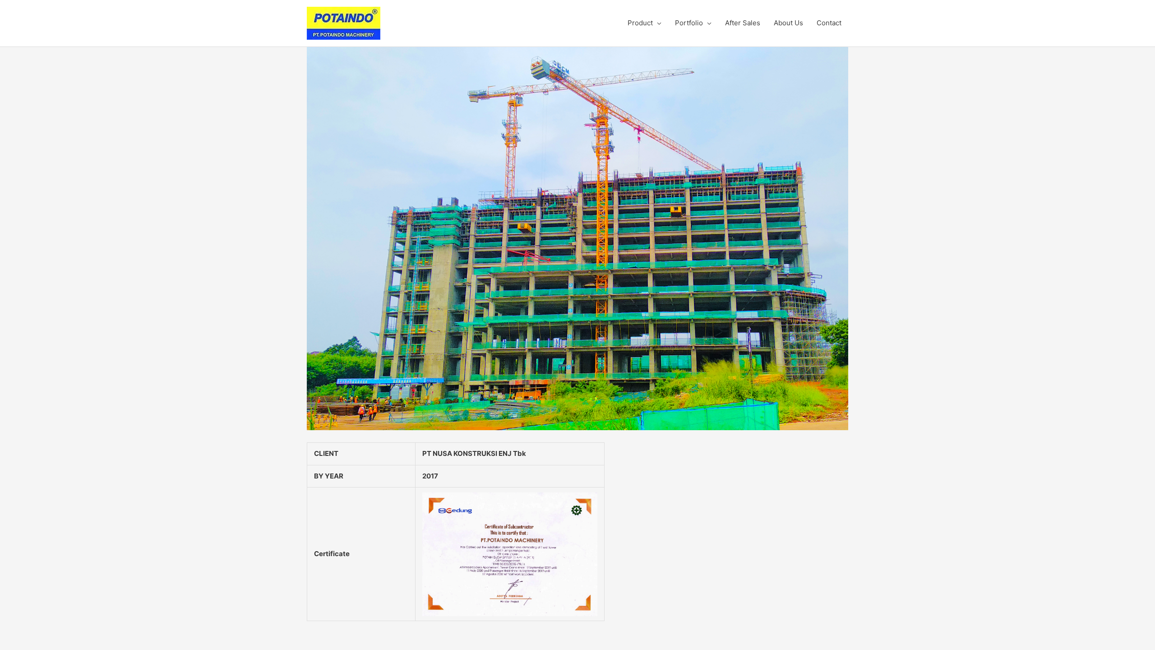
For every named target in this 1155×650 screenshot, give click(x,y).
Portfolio (689, 23)
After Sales (742, 23)
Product (640, 23)
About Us (788, 23)
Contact (829, 23)
